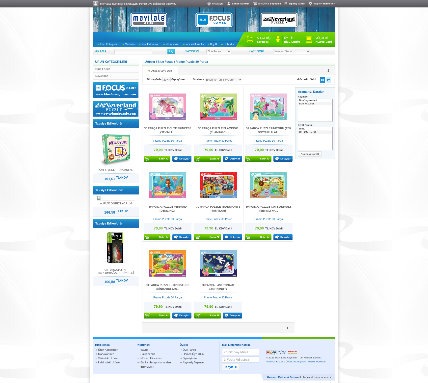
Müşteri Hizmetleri (324, 3)
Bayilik (214, 44)
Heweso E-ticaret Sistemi (283, 377)
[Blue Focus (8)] (315, 103)
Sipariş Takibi (297, 3)
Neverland (101, 75)
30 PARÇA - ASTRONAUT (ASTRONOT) (218, 287)
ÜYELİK (292, 39)
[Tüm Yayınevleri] (315, 100)
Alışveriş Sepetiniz (269, 3)
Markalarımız (106, 353)
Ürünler (150, 62)
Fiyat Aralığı (305, 125)
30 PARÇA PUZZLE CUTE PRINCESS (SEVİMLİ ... (167, 130)
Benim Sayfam (240, 3)
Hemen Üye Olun (193, 353)
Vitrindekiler (173, 44)
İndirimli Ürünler (195, 44)
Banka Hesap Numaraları (155, 362)
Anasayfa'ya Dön (161, 70)
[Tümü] (315, 128)
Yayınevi (303, 96)
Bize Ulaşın (147, 366)
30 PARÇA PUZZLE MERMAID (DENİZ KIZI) (168, 208)
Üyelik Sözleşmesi (296, 361)
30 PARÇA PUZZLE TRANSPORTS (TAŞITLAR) (218, 208)
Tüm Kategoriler (109, 44)
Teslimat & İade (275, 361)
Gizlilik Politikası (317, 361)
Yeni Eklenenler (150, 44)
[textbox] (133, 51)
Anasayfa (217, 3)
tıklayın (133, 3)
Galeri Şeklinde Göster (322, 80)
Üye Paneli (189, 349)
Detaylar (184, 158)
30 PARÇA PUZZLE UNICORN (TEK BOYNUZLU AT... (268, 130)
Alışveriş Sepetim (193, 362)
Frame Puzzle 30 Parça (192, 62)
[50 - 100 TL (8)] (315, 132)
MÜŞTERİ (324, 39)
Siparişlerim (190, 358)
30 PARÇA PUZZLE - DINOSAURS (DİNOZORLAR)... (167, 287)
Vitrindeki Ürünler (108, 358)
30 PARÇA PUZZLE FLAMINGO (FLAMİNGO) (218, 130)
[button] (309, 154)
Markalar (130, 44)
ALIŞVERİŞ (263, 39)
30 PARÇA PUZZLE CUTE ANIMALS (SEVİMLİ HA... (269, 208)
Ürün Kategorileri (108, 349)
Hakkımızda (147, 353)
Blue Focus (102, 68)
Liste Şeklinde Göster (328, 80)
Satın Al (163, 158)
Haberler (229, 44)
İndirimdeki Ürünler (109, 362)
